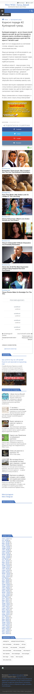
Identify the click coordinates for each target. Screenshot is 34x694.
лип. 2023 (5, 633)
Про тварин (6, 653)
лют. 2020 (5, 580)
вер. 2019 (5, 572)
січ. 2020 (5, 578)
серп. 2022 (6, 627)
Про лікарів (13, 647)
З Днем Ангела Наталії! (17, 394)
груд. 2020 (6, 595)
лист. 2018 (6, 556)
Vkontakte (18, 143)
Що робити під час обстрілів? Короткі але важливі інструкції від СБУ (14, 362)
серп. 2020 (6, 589)
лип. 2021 (5, 606)
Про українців (16, 653)
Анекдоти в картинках (17, 641)
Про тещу (5, 656)
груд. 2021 (6, 614)
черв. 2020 (6, 586)
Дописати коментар (10, 348)
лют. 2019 (5, 561)
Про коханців (17, 650)
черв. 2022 (6, 624)
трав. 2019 (6, 565)
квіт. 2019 (5, 564)
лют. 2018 (5, 542)
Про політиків (7, 650)
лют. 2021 (5, 599)
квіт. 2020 (5, 583)
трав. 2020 (6, 584)
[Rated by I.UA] (17, 668)
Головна (6, 14)
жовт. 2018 (6, 554)
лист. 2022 (6, 630)
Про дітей (22, 647)
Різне (12, 656)
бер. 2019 (5, 562)
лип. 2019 (5, 569)
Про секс (5, 647)
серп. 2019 (6, 570)
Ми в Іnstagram (7, 494)
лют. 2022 (5, 618)
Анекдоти (6, 641)
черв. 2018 (6, 548)
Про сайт (30, 2)
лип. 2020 (5, 588)
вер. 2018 (5, 553)
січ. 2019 (5, 559)
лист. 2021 (6, 613)
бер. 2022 (5, 619)
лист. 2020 (6, 594)
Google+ (19, 138)
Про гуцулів (19, 656)
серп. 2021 (6, 608)
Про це (24, 644)
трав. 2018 (6, 547)
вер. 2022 (5, 629)
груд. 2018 (6, 558)
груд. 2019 (6, 577)
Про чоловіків (7, 644)
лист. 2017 (6, 539)
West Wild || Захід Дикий (16, 675)
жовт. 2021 (6, 611)
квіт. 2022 (5, 621)
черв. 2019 (6, 567)
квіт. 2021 (5, 602)
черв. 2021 (6, 605)
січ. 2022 (5, 616)
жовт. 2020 (6, 592)
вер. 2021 (5, 610)
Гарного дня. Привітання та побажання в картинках (18, 437)
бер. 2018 (5, 543)
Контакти (21, 2)
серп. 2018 (6, 551)
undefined (17, 307)
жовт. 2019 (6, 573)
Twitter (19, 134)
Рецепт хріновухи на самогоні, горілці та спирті (16, 423)
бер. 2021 (5, 600)
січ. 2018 (5, 540)
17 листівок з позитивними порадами (17, 408)
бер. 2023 (5, 632)
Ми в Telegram (7, 496)
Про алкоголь (7, 659)
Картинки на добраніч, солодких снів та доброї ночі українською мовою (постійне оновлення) (18, 478)
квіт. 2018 (5, 545)
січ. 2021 (5, 597)
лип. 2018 (5, 550)
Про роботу (26, 650)
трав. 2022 (6, 622)
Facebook (18, 129)
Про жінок (16, 644)
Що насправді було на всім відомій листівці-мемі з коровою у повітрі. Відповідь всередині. (18, 462)
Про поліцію (25, 653)
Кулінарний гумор (14, 122)
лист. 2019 (6, 575)
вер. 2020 (5, 591)
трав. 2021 (6, 603)
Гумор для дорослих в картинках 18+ (17, 451)
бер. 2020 (5, 581)
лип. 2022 (5, 625)
